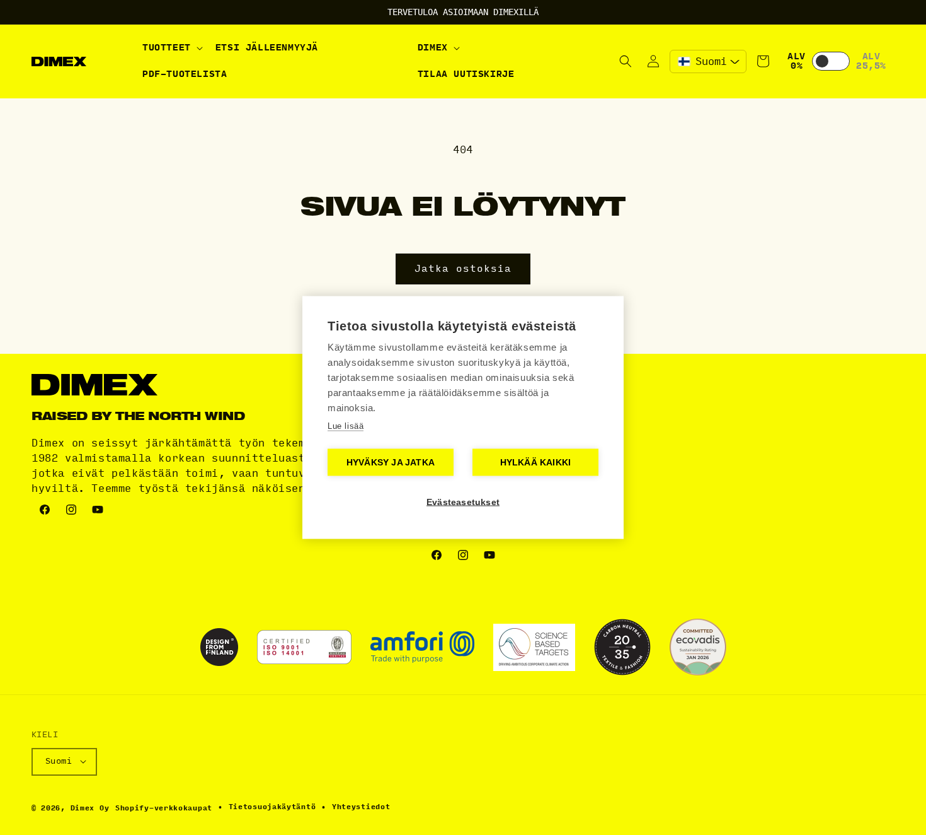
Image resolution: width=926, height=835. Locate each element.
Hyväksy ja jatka (390, 462)
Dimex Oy (90, 807)
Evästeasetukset (463, 502)
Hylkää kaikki (535, 462)
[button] (171, 48)
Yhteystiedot (361, 807)
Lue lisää (345, 426)
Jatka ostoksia (463, 268)
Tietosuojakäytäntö (272, 807)
